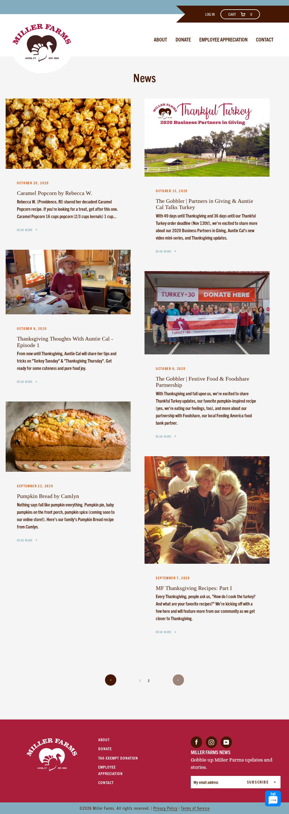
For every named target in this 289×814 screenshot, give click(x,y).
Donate (183, 39)
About (160, 39)
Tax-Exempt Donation (118, 757)
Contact (264, 39)
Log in (210, 14)
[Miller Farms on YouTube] (226, 741)
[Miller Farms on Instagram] (211, 741)
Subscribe (258, 781)
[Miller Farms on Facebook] (196, 741)
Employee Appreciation (223, 39)
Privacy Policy (165, 808)
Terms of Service (195, 808)
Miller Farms (103, 808)
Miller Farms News (211, 752)
